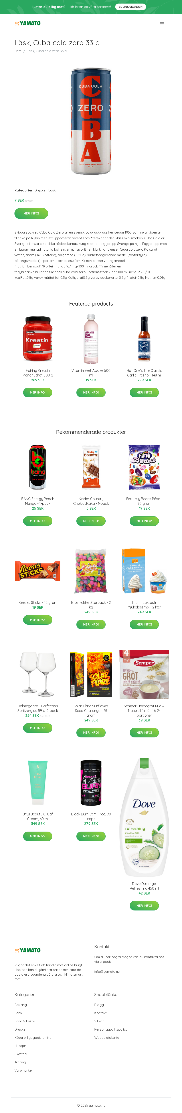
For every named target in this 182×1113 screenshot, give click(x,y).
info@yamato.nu (107, 971)
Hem (18, 51)
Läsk (52, 190)
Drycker (40, 190)
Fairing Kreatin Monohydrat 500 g (37, 372)
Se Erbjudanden (130, 6)
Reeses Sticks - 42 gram (37, 602)
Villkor (99, 1021)
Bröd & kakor (24, 1021)
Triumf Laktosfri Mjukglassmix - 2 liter (144, 604)
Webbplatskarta (106, 1037)
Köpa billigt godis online (32, 1037)
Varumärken (24, 1070)
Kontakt (100, 1013)
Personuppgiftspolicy (110, 1029)
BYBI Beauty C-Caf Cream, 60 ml (38, 816)
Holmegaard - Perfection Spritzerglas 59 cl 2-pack (38, 708)
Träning (20, 1062)
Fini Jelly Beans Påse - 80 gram (144, 501)
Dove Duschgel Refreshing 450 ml (144, 886)
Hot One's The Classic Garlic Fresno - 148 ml (144, 372)
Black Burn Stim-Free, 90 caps (91, 816)
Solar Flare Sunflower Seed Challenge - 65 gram (91, 710)
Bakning (20, 1005)
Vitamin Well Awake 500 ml (91, 372)
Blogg (99, 1005)
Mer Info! (31, 213)
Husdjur (20, 1046)
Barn (18, 1013)
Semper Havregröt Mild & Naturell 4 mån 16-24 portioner (144, 710)
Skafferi (20, 1054)
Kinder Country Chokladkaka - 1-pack (91, 501)
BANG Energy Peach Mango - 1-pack (37, 501)
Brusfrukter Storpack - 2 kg (91, 604)
